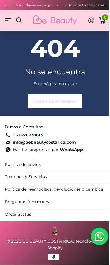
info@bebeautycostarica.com (44, 142)
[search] (19, 20)
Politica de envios (23, 164)
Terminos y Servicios (26, 176)
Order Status (18, 214)
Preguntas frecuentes (27, 201)
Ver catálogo (8, 20)
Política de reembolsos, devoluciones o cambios (54, 189)
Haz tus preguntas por (48, 149)
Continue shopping (55, 101)
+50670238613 (28, 135)
